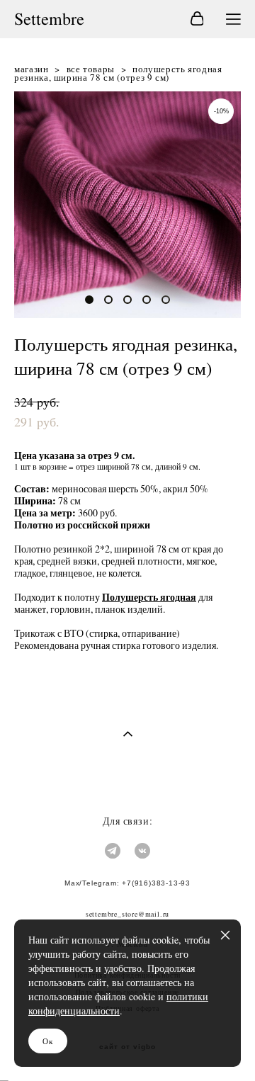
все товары (91, 68)
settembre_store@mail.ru (127, 914)
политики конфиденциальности (118, 1003)
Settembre (49, 19)
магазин (31, 68)
